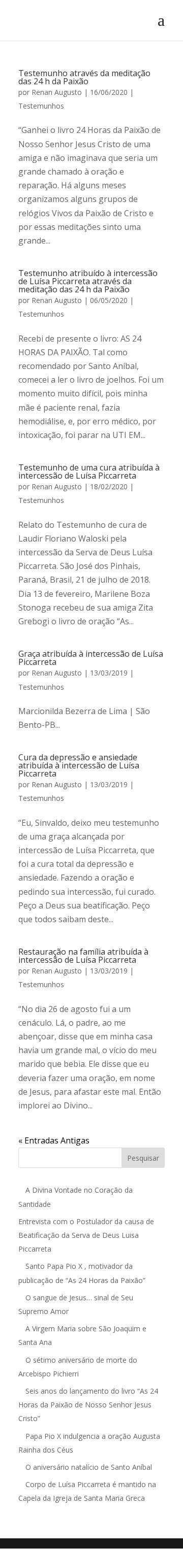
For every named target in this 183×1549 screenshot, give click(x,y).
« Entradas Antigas (53, 1140)
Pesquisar (143, 1158)
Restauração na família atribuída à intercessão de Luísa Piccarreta (83, 955)
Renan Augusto (57, 92)
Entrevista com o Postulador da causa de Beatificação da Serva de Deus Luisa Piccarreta (86, 1235)
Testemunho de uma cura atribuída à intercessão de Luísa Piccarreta (89, 471)
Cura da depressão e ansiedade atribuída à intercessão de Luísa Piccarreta (78, 765)
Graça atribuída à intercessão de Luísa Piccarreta (90, 657)
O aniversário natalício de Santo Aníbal (89, 1467)
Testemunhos (41, 106)
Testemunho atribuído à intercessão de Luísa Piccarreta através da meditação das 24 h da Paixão (88, 281)
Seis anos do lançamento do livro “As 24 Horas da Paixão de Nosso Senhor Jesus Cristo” (88, 1404)
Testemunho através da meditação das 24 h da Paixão (84, 77)
